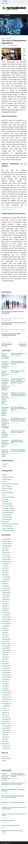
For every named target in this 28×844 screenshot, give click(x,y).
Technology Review (7, 517)
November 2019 (6, 645)
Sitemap (4, 760)
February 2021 (5, 612)
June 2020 (4, 630)
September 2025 (6, 545)
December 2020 (6, 617)
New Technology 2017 (7, 492)
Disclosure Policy (6, 758)
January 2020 (5, 641)
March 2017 (5, 717)
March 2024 (5, 574)
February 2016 (5, 746)
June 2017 (4, 710)
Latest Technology (6, 486)
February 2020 (5, 639)
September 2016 (6, 730)
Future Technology (7, 479)
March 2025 (5, 550)
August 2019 (5, 652)
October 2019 (5, 648)
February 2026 (5, 539)
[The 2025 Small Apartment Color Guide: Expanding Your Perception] (6, 361)
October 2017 (5, 701)
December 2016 (6, 723)
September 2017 (6, 703)
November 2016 (6, 726)
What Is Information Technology (10, 523)
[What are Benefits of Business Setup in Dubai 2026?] (6, 353)
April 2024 (4, 572)
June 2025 (4, 548)
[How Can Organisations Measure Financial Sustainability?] (14, 302)
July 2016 (4, 734)
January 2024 (5, 579)
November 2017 (6, 699)
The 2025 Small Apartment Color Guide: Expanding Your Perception (18, 363)
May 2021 (4, 605)
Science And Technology (8, 497)
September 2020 (6, 623)
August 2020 (5, 625)
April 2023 (4, 583)
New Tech (4, 490)
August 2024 (5, 563)
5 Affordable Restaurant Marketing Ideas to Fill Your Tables (17, 442)
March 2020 (5, 637)
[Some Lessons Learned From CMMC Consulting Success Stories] (14, 330)
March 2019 (5, 663)
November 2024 (6, 559)
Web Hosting (5, 521)
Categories (5, 464)
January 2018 (5, 694)
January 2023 (5, 590)
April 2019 (4, 661)
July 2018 (4, 681)
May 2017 (4, 712)
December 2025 (6, 541)
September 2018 (6, 677)
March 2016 (5, 743)
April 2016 (4, 741)
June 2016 (4, 737)
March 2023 (5, 585)
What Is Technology (7, 526)
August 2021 (5, 599)
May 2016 (4, 739)
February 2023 (5, 588)
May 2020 (4, 632)
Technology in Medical (7, 512)
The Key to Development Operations (11, 825)
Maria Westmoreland (13, 45)
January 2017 (5, 721)
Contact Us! (5, 756)
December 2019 (6, 643)
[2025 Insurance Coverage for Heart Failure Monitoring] (6, 431)
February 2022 (5, 592)
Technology (5, 501)
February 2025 (5, 552)
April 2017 (4, 714)
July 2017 (4, 708)
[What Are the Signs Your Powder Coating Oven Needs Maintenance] (14, 319)
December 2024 (6, 557)
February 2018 (5, 692)
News (3, 494)
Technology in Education (8, 510)
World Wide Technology (8, 530)
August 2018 (5, 679)
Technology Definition (7, 506)
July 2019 (4, 654)
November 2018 (6, 672)
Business (4, 474)
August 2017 (5, 705)
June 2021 (4, 603)
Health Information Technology (10, 483)
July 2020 (4, 628)
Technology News (6, 515)
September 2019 (6, 650)
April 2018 (4, 688)
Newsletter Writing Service (8, 820)
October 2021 (5, 597)
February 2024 (5, 577)
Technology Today (6, 519)
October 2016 (5, 728)
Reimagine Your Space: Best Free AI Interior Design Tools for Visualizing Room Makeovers (18, 394)
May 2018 (4, 685)
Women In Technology (7, 528)
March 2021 (5, 610)
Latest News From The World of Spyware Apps (13, 802)
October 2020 (5, 621)
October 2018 (5, 674)
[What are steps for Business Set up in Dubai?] (6, 371)
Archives (4, 466)
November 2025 (6, 543)
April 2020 (4, 634)
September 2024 (6, 561)
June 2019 (4, 657)
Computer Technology (7, 477)
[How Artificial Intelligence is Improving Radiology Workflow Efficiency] (6, 407)
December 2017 (6, 697)
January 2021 (5, 614)
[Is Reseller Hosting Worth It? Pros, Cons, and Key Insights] (6, 450)
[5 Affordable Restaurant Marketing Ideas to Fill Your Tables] (6, 440)
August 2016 (5, 732)
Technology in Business (6, 38)
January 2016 (5, 748)
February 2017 (5, 719)
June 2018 (4, 683)
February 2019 (5, 665)
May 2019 (4, 659)
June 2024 (4, 568)
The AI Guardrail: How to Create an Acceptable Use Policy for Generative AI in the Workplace (18, 420)
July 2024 (4, 565)
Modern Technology (7, 488)
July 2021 (4, 601)
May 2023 (4, 581)
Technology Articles (7, 503)
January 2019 (5, 668)
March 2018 (5, 690)
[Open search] (25, 15)
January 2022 (5, 594)
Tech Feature (5, 499)
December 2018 (6, 670)
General (4, 481)
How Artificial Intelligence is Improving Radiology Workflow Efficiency (18, 408)
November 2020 (6, 619)
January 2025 (5, 554)
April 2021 (4, 608)
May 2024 (4, 570)
